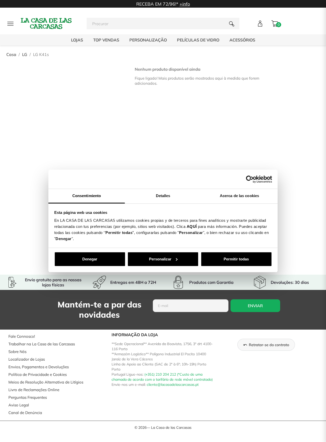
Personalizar (160, 259)
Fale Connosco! (21, 336)
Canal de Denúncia (25, 412)
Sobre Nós (17, 351)
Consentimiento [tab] (86, 196)
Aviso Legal (18, 405)
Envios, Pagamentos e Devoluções (38, 366)
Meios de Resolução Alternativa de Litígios (45, 382)
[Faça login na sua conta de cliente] (260, 23)
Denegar (89, 259)
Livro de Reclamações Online (33, 389)
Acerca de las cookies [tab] (239, 196)
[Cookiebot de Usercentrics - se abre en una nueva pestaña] (249, 179)
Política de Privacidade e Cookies (37, 374)
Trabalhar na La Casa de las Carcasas (41, 344)
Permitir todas (236, 259)
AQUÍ (192, 226)
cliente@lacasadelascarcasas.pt (173, 384)
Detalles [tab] (163, 196)
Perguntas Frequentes (27, 397)
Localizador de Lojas (26, 359)
